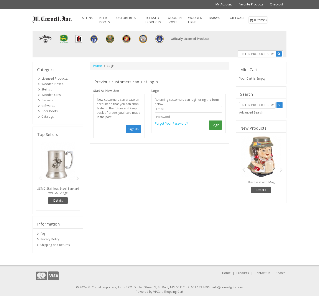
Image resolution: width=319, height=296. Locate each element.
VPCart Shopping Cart (168, 291)
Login (155, 91)
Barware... (48, 100)
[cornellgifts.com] (52, 19)
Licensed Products (153, 20)
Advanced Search (251, 112)
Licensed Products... (55, 78)
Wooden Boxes (175, 20)
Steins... (46, 89)
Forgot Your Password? (171, 123)
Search (280, 273)
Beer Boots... (50, 111)
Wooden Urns (195, 20)
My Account (223, 4)
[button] (39, 176)
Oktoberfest (127, 18)
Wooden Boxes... (53, 84)
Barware (216, 18)
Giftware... (48, 106)
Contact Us (262, 273)
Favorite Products (250, 4)
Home (97, 66)
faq (42, 233)
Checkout (276, 4)
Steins (87, 18)
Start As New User (106, 91)
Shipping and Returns (55, 245)
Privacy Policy (49, 239)
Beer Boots (104, 20)
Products (242, 273)
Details (58, 200)
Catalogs (47, 116)
